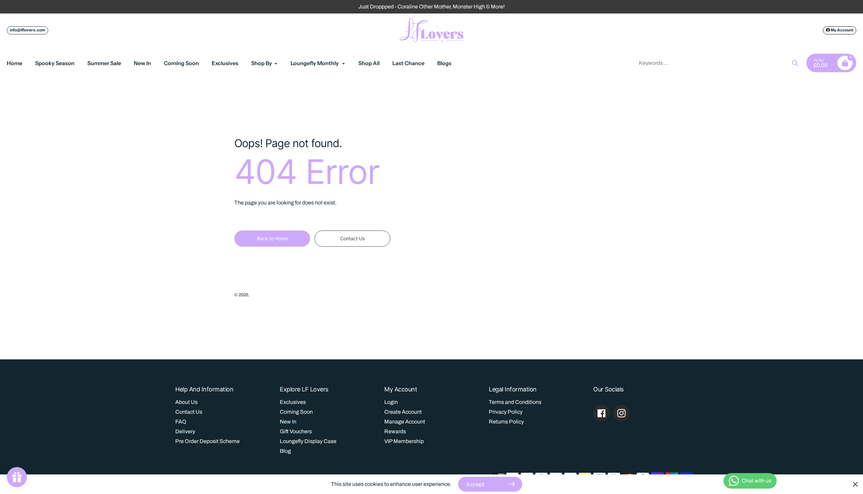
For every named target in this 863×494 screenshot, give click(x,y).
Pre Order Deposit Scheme (207, 441)
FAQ (180, 421)
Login (391, 402)
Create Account (403, 412)
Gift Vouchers (296, 431)
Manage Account (404, 421)
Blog (285, 451)
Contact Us (188, 412)
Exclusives (293, 402)
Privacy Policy (506, 412)
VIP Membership (404, 441)
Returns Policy (506, 421)
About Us (186, 402)
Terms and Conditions (515, 402)
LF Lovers (260, 295)
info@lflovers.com (27, 30)
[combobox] (718, 63)
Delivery (185, 431)
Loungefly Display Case (308, 441)
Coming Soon (296, 412)
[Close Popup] (855, 484)
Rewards (395, 431)
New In (288, 421)
